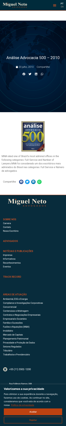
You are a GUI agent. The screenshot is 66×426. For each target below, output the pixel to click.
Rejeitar (33, 420)
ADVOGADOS (10, 241)
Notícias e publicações (18, 251)
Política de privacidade (22, 405)
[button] (54, 5)
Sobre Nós (9, 219)
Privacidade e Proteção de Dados (19, 342)
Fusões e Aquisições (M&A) (16, 327)
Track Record (12, 276)
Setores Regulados (12, 346)
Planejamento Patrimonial (15, 338)
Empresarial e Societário (15, 319)
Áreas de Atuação (15, 294)
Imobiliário (8, 331)
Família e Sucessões (13, 323)
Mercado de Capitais (13, 335)
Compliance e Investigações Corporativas (23, 303)
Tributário (7, 350)
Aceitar (33, 411)
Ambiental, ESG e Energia (15, 299)
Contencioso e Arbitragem (16, 311)
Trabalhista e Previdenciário (16, 354)
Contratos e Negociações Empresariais (22, 315)
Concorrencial (9, 307)
